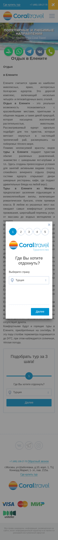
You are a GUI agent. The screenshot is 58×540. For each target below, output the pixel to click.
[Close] (49, 224)
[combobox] (29, 280)
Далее (40, 311)
